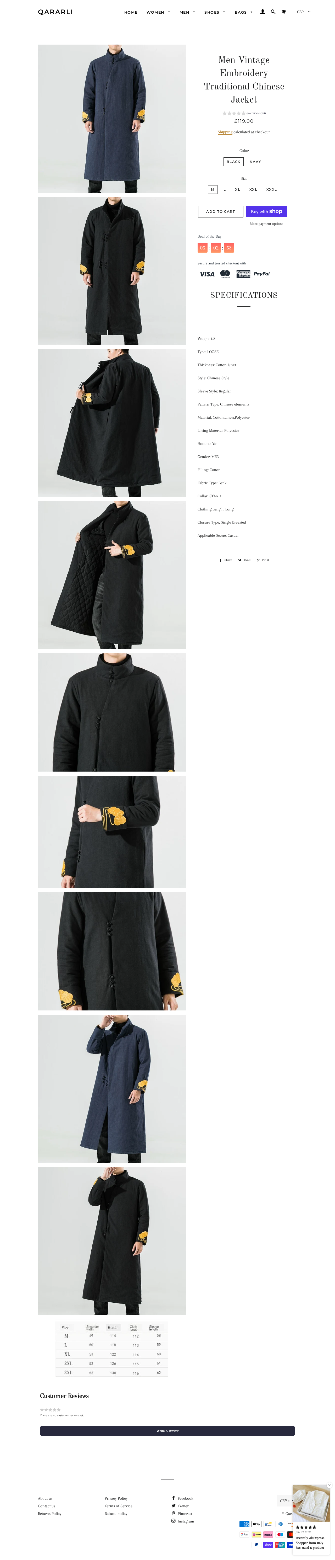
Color (244, 150)
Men (185, 12)
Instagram (185, 1521)
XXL (253, 189)
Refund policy (116, 1513)
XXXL (271, 189)
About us (45, 1498)
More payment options (266, 224)
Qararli (56, 12)
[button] (244, 114)
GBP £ (284, 1500)
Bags (241, 12)
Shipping (225, 132)
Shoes (212, 12)
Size (244, 178)
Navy (255, 161)
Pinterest (184, 1513)
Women (156, 12)
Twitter (183, 1506)
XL (237, 189)
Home (131, 12)
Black (234, 161)
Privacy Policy (116, 1498)
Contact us (46, 1506)
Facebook (185, 1498)
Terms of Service (118, 1506)
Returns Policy (50, 1513)
